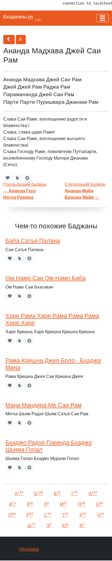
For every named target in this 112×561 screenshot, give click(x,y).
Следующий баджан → (85, 191)
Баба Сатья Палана (32, 240)
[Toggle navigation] (102, 18)
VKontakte (29, 549)
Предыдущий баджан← (24, 191)
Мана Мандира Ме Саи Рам (43, 405)
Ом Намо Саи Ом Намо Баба (45, 278)
